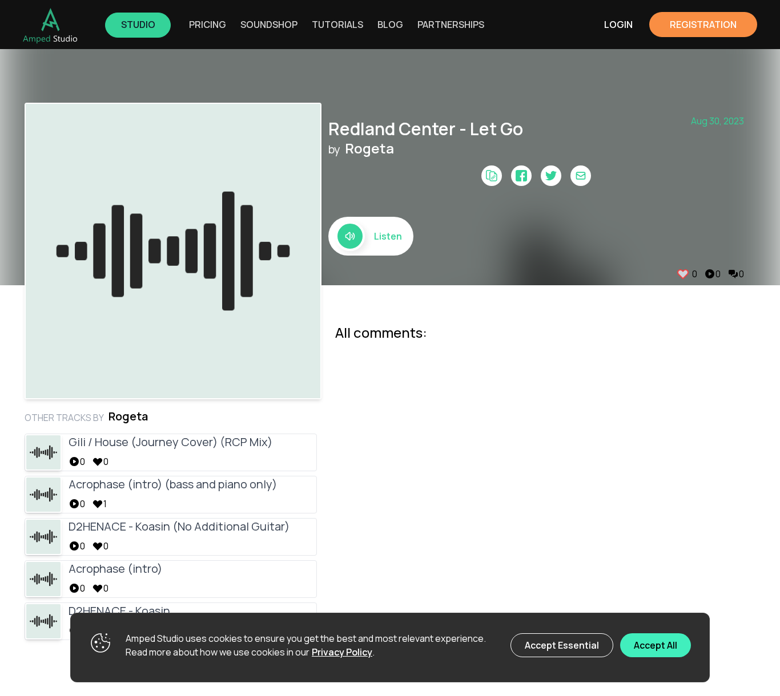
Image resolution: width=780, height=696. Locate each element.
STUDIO (138, 24)
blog (390, 24)
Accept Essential (562, 645)
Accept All (655, 645)
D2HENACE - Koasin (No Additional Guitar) (179, 526)
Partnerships (450, 24)
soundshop (268, 24)
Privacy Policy (342, 652)
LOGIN (618, 24)
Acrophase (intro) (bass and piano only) (173, 484)
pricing (207, 24)
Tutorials (337, 24)
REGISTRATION (703, 24)
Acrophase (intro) (115, 568)
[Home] (50, 25)
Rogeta (369, 148)
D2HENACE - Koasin (119, 610)
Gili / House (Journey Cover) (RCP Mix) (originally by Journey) (170, 443)
